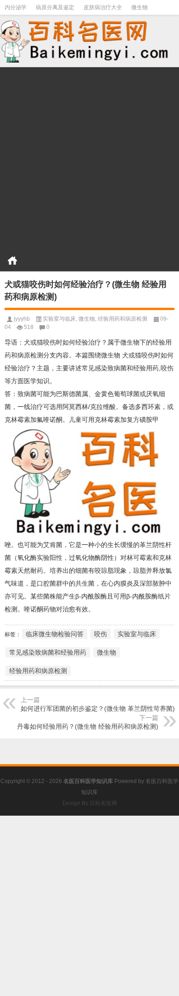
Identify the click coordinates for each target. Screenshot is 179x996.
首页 (12, 260)
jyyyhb (22, 319)
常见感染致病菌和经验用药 (47, 652)
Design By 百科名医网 (89, 803)
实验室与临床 (59, 319)
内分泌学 (16, 7)
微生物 (139, 7)
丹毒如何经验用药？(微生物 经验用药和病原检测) (87, 726)
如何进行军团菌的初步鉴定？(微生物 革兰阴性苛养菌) (98, 708)
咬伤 (100, 634)
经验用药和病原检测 (122, 319)
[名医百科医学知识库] (89, 40)
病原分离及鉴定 (55, 7)
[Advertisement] (89, 157)
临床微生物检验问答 (55, 634)
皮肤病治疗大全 (103, 7)
